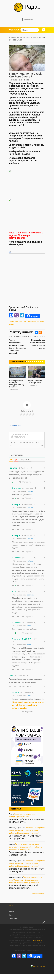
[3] (28, 361)
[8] (38, 361)
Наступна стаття (36, 337)
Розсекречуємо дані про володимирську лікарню (16, 383)
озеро (42, 321)
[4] (30, 361)
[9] (40, 361)
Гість (29, 696)
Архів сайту (28, 20)
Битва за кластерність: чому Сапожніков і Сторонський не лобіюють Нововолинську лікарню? (27, 830)
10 (21, 80)
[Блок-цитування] (30, 442)
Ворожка (30, 595)
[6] (34, 361)
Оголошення (13, 919)
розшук (11, 324)
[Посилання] (36, 442)
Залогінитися (15, 425)
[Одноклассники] (40, 332)
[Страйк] (20, 442)
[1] (24, 361)
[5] (32, 361)
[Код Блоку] (33, 442)
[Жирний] (11, 442)
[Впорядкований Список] (23, 442)
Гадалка (30, 491)
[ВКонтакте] (36, 332)
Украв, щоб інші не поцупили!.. (35, 381)
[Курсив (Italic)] (14, 442)
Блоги (11, 915)
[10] (42, 361)
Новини (22, 38)
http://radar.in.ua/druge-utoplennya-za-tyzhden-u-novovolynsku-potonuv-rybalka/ (28, 705)
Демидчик (22, 321)
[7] (36, 361)
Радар (31, 7)
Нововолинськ (33, 321)
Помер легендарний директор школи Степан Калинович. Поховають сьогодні (17, 346)
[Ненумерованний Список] (26, 442)
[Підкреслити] (17, 442)
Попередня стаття (18, 337)
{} (39, 442)
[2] (26, 361)
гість (29, 626)
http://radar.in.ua (37, 940)
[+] (11, 446)
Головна (14, 38)
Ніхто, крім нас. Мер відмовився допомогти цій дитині (37, 344)
